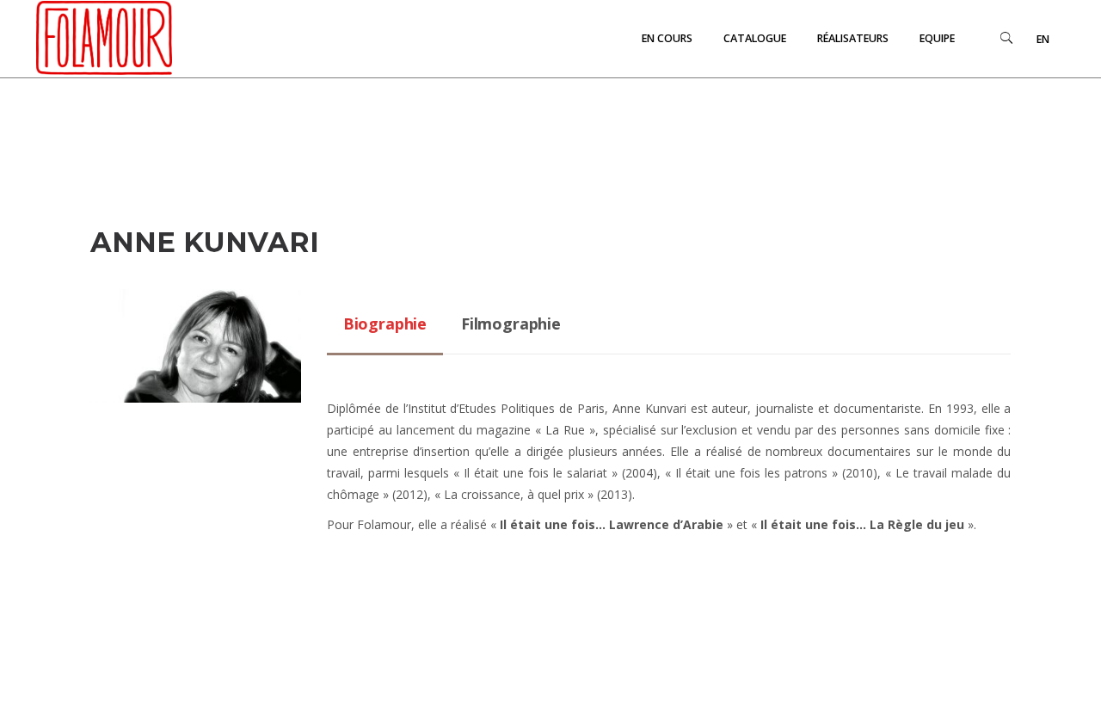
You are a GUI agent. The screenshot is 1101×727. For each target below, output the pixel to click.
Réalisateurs (853, 38)
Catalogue (754, 38)
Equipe (937, 38)
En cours (667, 38)
